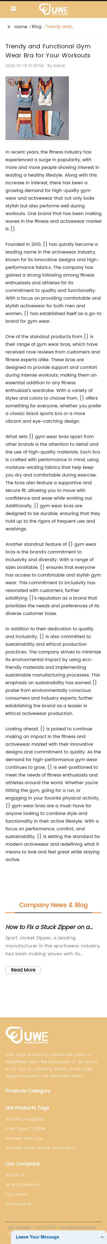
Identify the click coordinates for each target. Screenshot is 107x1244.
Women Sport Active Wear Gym (40, 1148)
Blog (36, 26)
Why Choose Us (22, 1184)
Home (21, 26)
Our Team (16, 1194)
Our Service (18, 1204)
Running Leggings (24, 1119)
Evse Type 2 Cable (25, 1128)
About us (15, 1175)
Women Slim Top (24, 1138)
